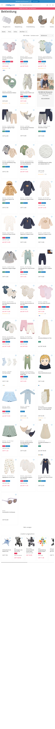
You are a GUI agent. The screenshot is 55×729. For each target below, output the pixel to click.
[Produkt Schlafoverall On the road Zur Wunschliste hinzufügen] (51, 181)
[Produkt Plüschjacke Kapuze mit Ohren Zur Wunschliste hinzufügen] (15, 181)
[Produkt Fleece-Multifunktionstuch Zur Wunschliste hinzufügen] (51, 355)
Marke (3, 31)
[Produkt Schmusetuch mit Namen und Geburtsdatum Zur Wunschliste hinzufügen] (10, 538)
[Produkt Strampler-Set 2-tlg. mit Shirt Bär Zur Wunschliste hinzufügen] (33, 250)
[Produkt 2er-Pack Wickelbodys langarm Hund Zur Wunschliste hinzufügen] (15, 145)
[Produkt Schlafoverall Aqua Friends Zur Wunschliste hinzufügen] (15, 216)
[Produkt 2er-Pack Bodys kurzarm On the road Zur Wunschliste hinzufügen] (33, 285)
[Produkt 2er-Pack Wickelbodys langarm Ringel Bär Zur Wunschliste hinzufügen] (15, 320)
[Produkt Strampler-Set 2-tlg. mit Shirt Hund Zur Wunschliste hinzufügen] (51, 459)
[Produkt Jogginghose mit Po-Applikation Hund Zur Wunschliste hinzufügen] (51, 250)
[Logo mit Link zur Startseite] (10, 5)
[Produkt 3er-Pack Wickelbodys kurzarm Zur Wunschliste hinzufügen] (15, 40)
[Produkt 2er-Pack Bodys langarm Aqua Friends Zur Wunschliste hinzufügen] (33, 459)
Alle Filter (22, 31)
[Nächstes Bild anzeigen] (17, 47)
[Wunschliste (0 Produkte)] (50, 5)
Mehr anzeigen (27, 527)
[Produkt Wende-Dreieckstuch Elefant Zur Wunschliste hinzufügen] (15, 75)
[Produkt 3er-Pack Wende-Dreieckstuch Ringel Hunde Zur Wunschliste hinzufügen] (33, 424)
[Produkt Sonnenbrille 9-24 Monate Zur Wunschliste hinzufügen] (15, 494)
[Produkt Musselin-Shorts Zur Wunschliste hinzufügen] (15, 390)
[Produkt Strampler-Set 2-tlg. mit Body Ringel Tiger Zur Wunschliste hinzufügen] (33, 355)
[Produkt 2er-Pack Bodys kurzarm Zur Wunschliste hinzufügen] (51, 285)
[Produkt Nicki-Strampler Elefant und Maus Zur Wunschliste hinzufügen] (33, 75)
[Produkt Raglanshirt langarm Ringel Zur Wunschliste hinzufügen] (15, 250)
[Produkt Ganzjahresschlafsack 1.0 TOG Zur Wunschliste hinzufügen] (51, 424)
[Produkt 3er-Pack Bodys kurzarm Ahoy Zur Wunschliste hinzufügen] (33, 40)
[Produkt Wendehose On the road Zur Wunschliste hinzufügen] (33, 320)
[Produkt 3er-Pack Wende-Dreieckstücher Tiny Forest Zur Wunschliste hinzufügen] (33, 110)
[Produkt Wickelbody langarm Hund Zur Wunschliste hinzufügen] (33, 181)
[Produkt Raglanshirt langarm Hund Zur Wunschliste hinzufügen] (33, 216)
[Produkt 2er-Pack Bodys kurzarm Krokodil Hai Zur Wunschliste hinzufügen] (51, 40)
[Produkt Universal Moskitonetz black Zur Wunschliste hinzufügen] (33, 538)
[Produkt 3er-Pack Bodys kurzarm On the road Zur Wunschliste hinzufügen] (15, 285)
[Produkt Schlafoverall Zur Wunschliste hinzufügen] (33, 390)
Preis (9, 31)
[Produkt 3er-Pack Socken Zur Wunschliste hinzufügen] (15, 355)
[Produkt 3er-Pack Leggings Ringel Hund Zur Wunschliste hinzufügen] (15, 110)
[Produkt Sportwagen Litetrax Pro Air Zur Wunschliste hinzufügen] (21, 538)
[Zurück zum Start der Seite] (53, 718)
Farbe (15, 31)
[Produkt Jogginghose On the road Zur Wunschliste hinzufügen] (15, 459)
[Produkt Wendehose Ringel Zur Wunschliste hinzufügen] (51, 110)
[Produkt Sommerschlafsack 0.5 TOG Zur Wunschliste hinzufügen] (51, 320)
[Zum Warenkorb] (53, 5)
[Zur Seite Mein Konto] (47, 5)
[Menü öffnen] (2, 5)
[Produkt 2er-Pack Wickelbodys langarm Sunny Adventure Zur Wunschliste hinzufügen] (33, 145)
